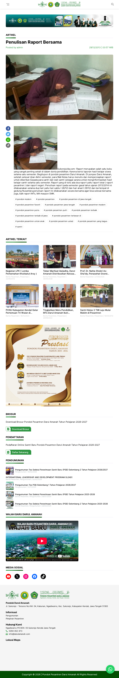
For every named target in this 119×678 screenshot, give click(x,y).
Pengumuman (20, 472)
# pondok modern (23, 199)
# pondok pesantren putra (27, 210)
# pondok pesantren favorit (27, 205)
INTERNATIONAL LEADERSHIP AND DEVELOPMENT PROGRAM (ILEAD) (39, 477)
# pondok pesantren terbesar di (66, 216)
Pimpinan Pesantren (15, 618)
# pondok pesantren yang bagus (92, 221)
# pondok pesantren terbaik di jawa (31, 216)
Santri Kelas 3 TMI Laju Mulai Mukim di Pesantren (95, 311)
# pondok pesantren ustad (61, 221)
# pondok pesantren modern (93, 205)
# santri (18, 227)
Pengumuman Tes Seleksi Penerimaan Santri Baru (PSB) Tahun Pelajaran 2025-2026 (55, 494)
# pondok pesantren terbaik (84, 210)
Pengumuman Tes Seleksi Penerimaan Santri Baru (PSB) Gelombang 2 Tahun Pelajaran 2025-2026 (61, 504)
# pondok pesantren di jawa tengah (75, 199)
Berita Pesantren (12, 277)
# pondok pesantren (45, 199)
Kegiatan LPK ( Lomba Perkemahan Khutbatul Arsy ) (21, 272)
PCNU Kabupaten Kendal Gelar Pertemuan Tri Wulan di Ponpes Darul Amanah (22, 311)
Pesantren (61, 277)
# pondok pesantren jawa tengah (60, 205)
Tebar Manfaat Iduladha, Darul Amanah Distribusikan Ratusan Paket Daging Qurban (59, 272)
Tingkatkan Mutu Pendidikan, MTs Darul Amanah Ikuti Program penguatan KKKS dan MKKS (59, 311)
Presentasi (24, 277)
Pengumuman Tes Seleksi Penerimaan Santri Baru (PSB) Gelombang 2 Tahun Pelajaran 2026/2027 (61, 470)
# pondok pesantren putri (55, 210)
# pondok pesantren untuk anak (29, 221)
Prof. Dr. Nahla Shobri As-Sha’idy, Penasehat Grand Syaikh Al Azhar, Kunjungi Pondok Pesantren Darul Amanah (93, 272)
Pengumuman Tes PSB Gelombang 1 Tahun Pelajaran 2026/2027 (45, 485)
